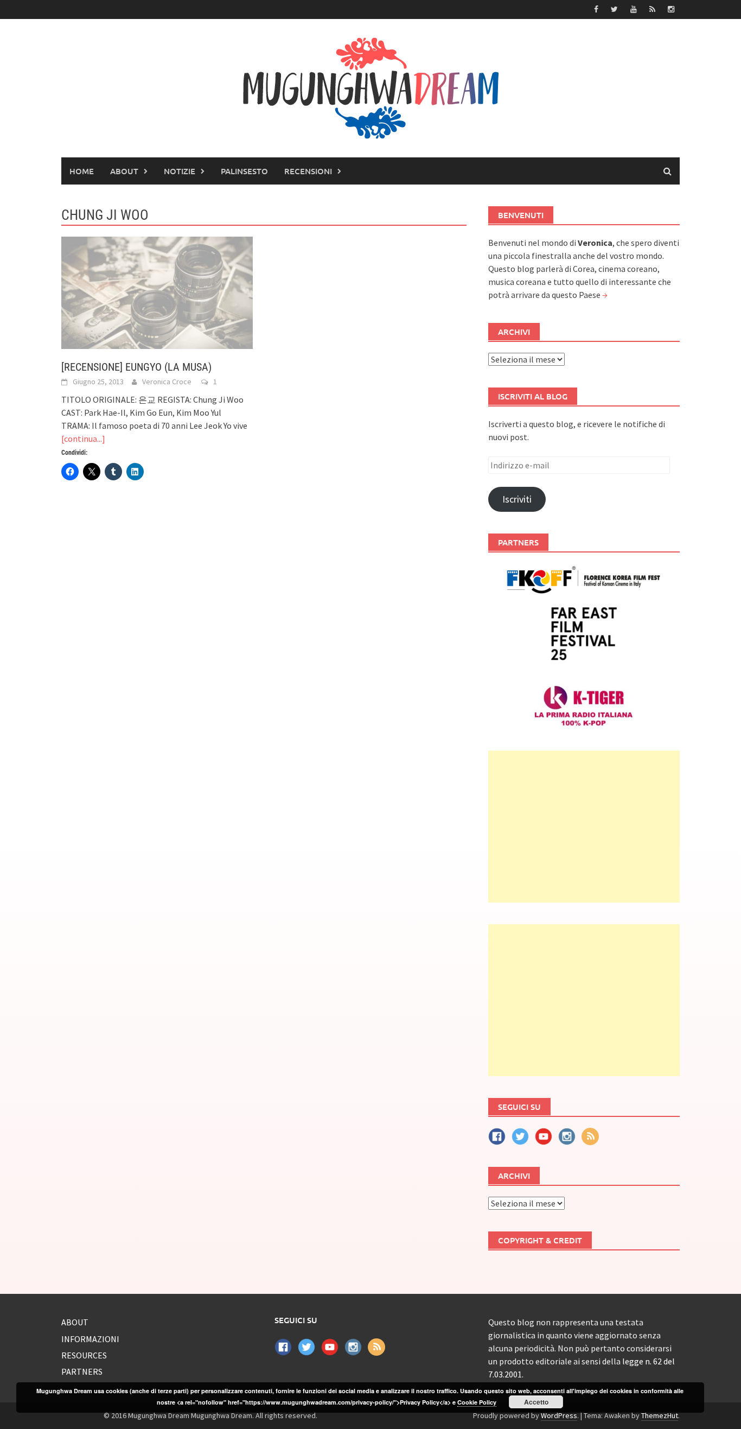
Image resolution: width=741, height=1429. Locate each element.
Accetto (536, 1402)
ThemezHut (659, 1415)
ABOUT (124, 171)
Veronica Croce (166, 381)
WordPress (559, 1415)
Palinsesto (244, 171)
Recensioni (308, 171)
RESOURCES (84, 1355)
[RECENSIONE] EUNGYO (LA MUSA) (136, 366)
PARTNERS (82, 1371)
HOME (81, 171)
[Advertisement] (584, 827)
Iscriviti (517, 499)
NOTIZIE (179, 171)
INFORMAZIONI (90, 1338)
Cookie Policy (476, 1402)
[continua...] (83, 438)
